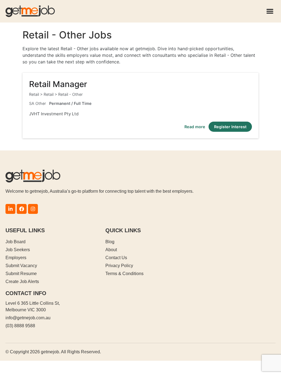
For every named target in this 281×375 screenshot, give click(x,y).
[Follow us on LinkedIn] (10, 209)
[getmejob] (30, 11)
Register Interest (230, 126)
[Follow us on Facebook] (22, 209)
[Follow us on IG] (33, 209)
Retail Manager (58, 84)
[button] (270, 11)
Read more (194, 126)
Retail (49, 94)
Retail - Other (70, 94)
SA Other (37, 103)
